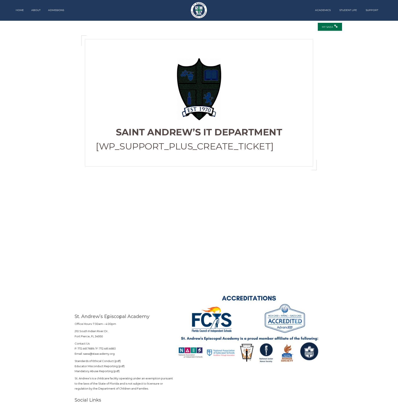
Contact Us (82, 343)
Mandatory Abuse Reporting (94, 371)
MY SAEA (328, 26)
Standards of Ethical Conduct (94, 361)
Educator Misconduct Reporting (96, 366)
